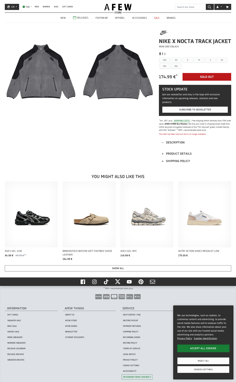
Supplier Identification (205, 338)
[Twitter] (118, 281)
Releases (82, 17)
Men (37, 6)
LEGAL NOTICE (129, 354)
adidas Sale (13, 331)
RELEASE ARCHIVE (15, 354)
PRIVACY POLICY (130, 360)
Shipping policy (177, 161)
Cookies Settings (203, 369)
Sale (157, 17)
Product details (178, 153)
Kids (56, 6)
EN (13, 6)
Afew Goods (71, 326)
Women (46, 6)
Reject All (203, 361)
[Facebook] (83, 281)
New (63, 17)
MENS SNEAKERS (15, 337)
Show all (118, 268)
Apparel (120, 17)
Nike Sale (12, 326)
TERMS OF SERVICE (131, 348)
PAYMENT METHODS (132, 326)
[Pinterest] (141, 281)
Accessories (139, 17)
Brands (171, 17)
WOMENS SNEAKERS (16, 343)
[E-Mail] (153, 281)
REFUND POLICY (130, 343)
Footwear (102, 17)
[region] (203, 342)
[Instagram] (95, 281)
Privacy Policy (184, 338)
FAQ (27, 7)
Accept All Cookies (203, 348)
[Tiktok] (106, 281)
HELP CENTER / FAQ (131, 314)
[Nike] (164, 33)
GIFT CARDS (67, 6)
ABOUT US (69, 314)
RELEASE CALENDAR (16, 348)
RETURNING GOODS (131, 337)
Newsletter (71, 331)
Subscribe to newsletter (195, 109)
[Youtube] (130, 281)
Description (175, 142)
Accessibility (129, 371)
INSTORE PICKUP (130, 320)
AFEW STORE (118, 7)
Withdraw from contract (137, 377)
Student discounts (74, 337)
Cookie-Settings (131, 365)
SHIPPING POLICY (130, 331)
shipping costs (182, 120)
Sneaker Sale (14, 320)
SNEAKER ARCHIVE (15, 360)
